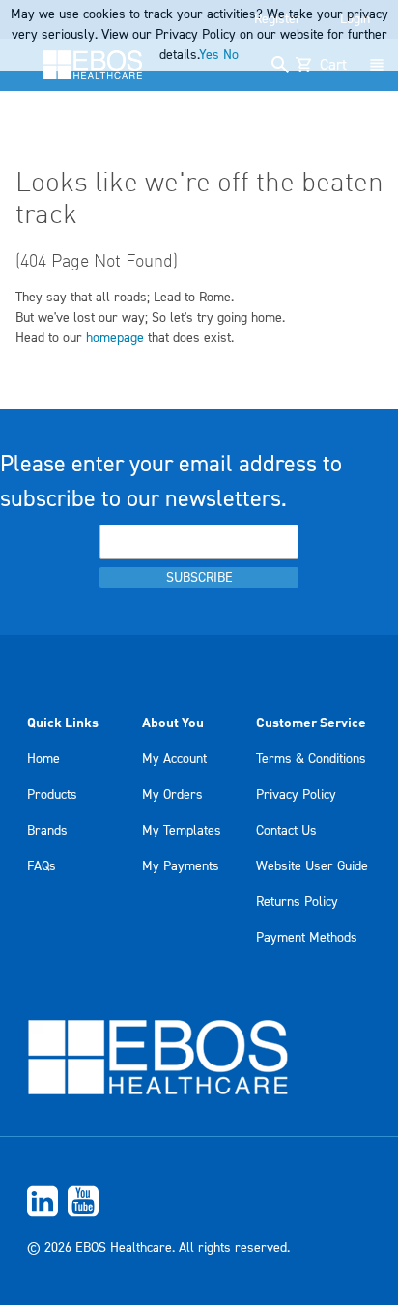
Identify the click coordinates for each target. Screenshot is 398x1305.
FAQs (41, 866)
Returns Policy (297, 902)
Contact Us (286, 830)
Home (43, 759)
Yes (209, 55)
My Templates (181, 830)
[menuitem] (199, 1201)
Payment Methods (306, 938)
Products (52, 795)
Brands (47, 830)
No (231, 55)
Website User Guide (312, 866)
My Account (174, 759)
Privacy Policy (296, 795)
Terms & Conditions (311, 759)
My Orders (172, 795)
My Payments (180, 866)
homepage (115, 338)
